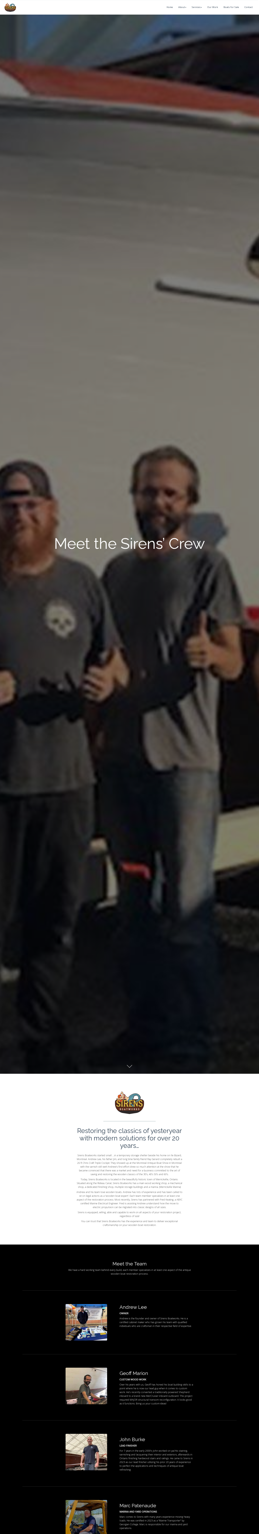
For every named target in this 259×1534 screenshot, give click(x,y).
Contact (248, 7)
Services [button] (196, 7)
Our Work (212, 7)
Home (170, 7)
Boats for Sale (231, 7)
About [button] (181, 7)
